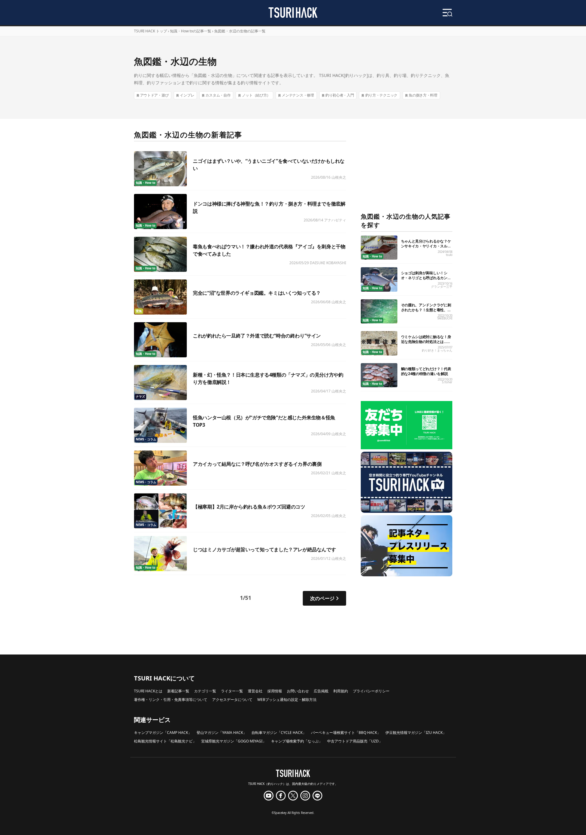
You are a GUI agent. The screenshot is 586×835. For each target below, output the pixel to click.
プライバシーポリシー (371, 691)
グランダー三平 (441, 287)
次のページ (322, 598)
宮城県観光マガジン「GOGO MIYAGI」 (233, 741)
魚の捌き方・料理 (423, 95)
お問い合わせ (298, 691)
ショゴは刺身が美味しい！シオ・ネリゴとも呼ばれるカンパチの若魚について (426, 277)
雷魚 (139, 311)
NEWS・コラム (146, 439)
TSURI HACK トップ (150, 31)
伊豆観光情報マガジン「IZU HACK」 (415, 732)
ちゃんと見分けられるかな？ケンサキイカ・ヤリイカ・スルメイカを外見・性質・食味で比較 (426, 246)
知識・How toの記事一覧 (190, 31)
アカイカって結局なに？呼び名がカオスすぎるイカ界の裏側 (257, 464)
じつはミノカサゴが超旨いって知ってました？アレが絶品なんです (264, 549)
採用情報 (274, 691)
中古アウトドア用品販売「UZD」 (354, 741)
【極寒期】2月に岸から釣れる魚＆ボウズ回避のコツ (249, 506)
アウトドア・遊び (154, 95)
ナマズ (140, 397)
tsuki (449, 255)
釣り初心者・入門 (339, 95)
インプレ (187, 95)
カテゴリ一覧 (205, 691)
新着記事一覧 (178, 691)
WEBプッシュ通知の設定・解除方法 (287, 699)
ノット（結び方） (256, 95)
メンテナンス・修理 (298, 95)
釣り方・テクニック (381, 95)
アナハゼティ (335, 220)
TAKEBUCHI (444, 318)
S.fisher (447, 382)
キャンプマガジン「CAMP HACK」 (163, 732)
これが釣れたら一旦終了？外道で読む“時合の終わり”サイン (257, 335)
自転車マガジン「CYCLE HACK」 (278, 732)
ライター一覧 (232, 691)
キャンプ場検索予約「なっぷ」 (296, 741)
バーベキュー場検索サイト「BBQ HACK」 (346, 732)
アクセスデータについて (232, 699)
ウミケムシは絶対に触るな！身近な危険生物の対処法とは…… (426, 339)
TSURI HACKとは (148, 691)
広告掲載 (321, 691)
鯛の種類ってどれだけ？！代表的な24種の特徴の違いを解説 (426, 371)
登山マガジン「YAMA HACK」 (222, 732)
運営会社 (255, 691)
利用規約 (340, 691)
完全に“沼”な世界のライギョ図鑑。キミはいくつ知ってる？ (257, 293)
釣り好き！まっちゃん (437, 350)
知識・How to (145, 183)
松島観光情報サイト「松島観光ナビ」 (165, 741)
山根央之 (338, 177)
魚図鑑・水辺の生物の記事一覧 (240, 31)
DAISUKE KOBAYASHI (328, 262)
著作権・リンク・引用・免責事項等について (170, 699)
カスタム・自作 (217, 95)
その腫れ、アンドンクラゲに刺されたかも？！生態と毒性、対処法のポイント (426, 309)
